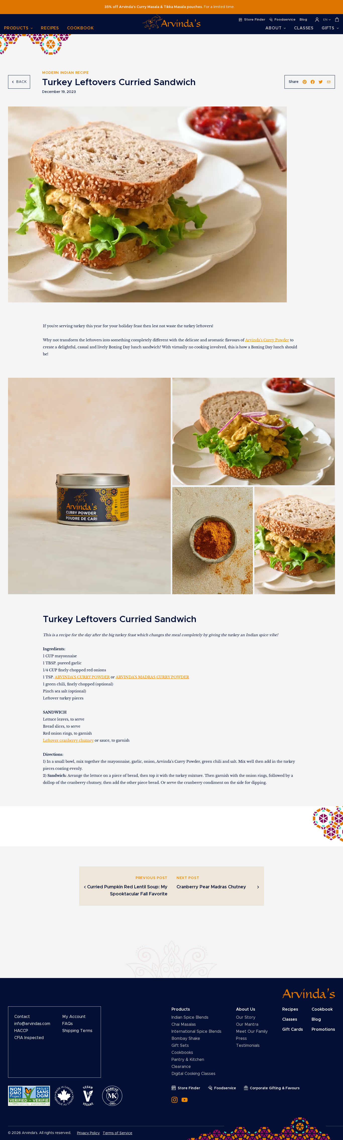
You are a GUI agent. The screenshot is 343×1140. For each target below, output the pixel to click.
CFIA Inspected (29, 1038)
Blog (316, 1019)
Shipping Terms (77, 1031)
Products (181, 1009)
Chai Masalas (184, 1024)
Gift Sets (180, 1046)
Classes (304, 28)
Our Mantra (247, 1024)
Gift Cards (292, 1029)
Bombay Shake (186, 1039)
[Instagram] (175, 1100)
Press (241, 1039)
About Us (245, 1009)
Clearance (181, 1067)
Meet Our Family (252, 1031)
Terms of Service (117, 1133)
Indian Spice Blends (190, 1017)
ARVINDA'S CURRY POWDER (82, 677)
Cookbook (80, 28)
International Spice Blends (196, 1031)
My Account (74, 1017)
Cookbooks (182, 1053)
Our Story (245, 1017)
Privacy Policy (88, 1133)
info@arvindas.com (32, 1024)
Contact (22, 1017)
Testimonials (248, 1046)
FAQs (67, 1024)
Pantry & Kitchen (188, 1060)
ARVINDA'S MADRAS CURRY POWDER (152, 677)
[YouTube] (185, 1100)
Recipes (50, 28)
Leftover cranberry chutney (68, 740)
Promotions (323, 1029)
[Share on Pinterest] (305, 82)
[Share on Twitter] (321, 82)
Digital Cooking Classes (193, 1074)
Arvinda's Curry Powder (267, 340)
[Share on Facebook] (313, 82)
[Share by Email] (329, 82)
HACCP (21, 1031)
